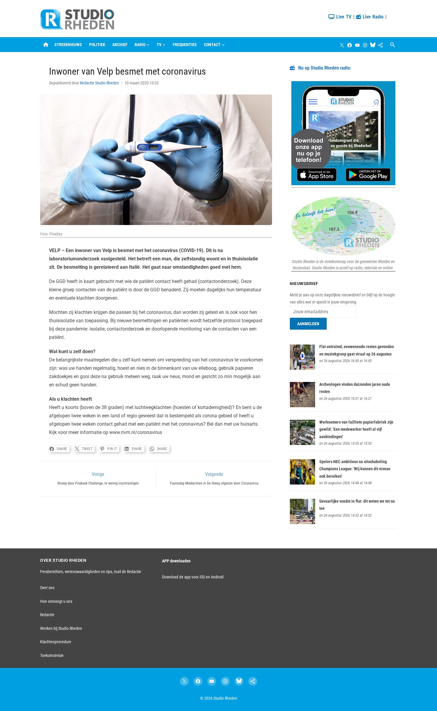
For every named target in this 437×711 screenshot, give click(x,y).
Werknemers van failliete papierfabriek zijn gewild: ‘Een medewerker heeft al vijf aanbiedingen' (356, 429)
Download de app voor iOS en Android (193, 577)
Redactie (47, 614)
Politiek (97, 44)
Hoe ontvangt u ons (56, 601)
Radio (140, 44)
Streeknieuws (68, 44)
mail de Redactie (127, 571)
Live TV (342, 17)
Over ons (47, 587)
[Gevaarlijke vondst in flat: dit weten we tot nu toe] (302, 522)
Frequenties (185, 44)
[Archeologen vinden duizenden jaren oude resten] (302, 405)
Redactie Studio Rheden (99, 83)
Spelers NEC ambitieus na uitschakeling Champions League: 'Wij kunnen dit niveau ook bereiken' (354, 469)
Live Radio (372, 17)
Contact (212, 44)
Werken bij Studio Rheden (61, 628)
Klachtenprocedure (55, 641)
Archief (120, 44)
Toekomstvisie (52, 655)
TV (159, 44)
